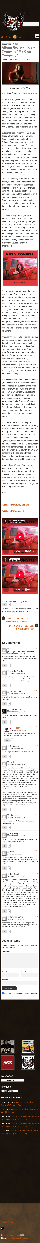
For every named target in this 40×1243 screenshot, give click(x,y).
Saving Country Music (11, 1235)
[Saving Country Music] (14, 31)
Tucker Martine (29, 611)
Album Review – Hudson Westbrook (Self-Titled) (15, 620)
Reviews (13, 59)
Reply (36, 648)
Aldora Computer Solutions (17, 1238)
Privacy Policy (7, 1222)
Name (4, 972)
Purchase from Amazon (13, 511)
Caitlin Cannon (8, 608)
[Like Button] (4, 604)
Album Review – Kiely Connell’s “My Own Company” (18, 51)
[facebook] (6, 37)
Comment (6, 951)
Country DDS (30, 93)
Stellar (13, 762)
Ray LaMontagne (8, 611)
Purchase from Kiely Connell (15, 505)
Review (19, 611)
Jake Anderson (20, 608)
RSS (19, 37)
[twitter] (2, 37)
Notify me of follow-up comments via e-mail (20, 993)
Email (23, 972)
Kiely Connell (32, 608)
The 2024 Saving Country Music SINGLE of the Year (21, 627)
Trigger (4, 59)
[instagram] (10, 37)
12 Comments (24, 59)
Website (5, 980)
